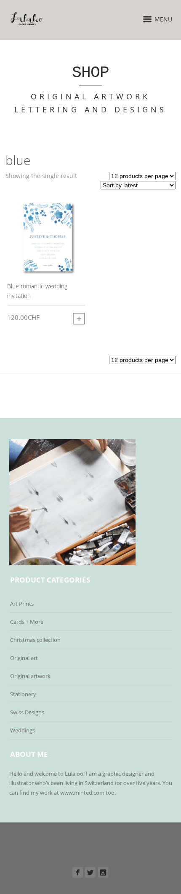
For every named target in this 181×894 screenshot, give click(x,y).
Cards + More (26, 621)
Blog (143, 859)
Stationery (23, 694)
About (117, 859)
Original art (24, 658)
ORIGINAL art (45, 859)
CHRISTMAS (61, 852)
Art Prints (22, 603)
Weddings (22, 730)
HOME (29, 852)
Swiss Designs (27, 712)
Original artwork (30, 676)
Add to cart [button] (79, 319)
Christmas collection (35, 640)
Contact (86, 859)
